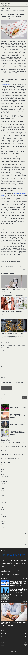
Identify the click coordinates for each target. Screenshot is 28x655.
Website (3, 377)
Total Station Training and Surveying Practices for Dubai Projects (17, 424)
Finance (3, 486)
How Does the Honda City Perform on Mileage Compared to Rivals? (18, 432)
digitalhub (11, 19)
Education (3, 478)
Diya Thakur (12, 434)
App (2, 464)
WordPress (21, 653)
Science (3, 509)
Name (3, 366)
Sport (2, 514)
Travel (2, 519)
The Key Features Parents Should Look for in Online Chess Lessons (13, 623)
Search (3, 394)
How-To (3, 500)
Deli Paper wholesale (15, 261)
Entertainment (4, 481)
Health (2, 495)
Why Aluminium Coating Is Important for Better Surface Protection (16, 596)
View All (24, 578)
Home (2, 497)
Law (2, 504)
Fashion (3, 483)
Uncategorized (4, 521)
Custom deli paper (5, 84)
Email (3, 372)
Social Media (4, 511)
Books (2, 471)
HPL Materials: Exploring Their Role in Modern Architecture (17, 415)
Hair (2, 493)
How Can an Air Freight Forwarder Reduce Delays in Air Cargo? (18, 407)
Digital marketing (5, 476)
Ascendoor (10, 653)
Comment (4, 350)
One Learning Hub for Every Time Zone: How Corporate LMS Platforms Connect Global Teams (18, 582)
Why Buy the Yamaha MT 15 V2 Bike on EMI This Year (13, 446)
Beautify (3, 469)
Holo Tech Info (5, 4)
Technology (4, 516)
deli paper (7, 261)
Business (3, 474)
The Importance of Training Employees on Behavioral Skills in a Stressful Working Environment (18, 589)
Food (2, 488)
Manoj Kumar (12, 409)
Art (2, 467)
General (3, 490)
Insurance (3, 502)
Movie (2, 507)
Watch (2, 523)
